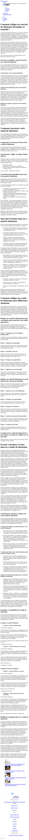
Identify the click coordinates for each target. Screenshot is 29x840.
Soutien (14, 828)
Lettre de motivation (14, 814)
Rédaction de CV (14, 807)
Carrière (14, 819)
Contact (4, 14)
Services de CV (14, 805)
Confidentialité (14, 830)
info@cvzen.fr (16, 797)
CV (14, 812)
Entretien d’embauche (14, 817)
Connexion (5, 13)
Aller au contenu (4, 1)
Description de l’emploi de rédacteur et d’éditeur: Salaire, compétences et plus (15, 785)
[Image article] (7, 762)
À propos (15, 823)
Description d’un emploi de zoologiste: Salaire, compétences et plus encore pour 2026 (15, 765)
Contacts (14, 826)
